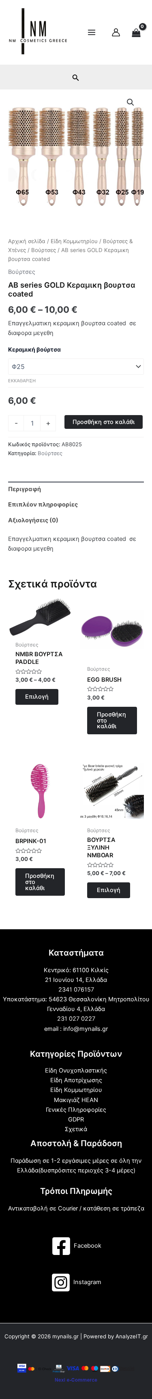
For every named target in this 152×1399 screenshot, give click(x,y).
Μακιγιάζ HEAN (76, 1100)
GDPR (76, 1119)
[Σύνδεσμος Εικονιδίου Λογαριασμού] (115, 32)
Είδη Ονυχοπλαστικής (76, 1070)
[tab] (76, 489)
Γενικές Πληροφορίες (76, 1109)
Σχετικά (76, 1129)
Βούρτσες (43, 250)
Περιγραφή (24, 489)
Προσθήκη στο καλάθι (104, 422)
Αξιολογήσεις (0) (33, 520)
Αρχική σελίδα (26, 241)
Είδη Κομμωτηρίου (74, 241)
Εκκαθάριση (22, 381)
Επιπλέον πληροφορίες (43, 504)
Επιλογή (37, 696)
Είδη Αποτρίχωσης (76, 1080)
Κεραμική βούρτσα (34, 349)
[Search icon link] (75, 79)
